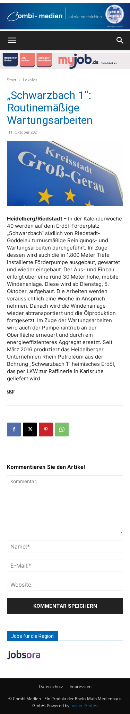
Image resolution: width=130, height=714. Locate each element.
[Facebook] (14, 429)
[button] (12, 40)
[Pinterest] (46, 429)
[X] (30, 429)
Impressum (81, 686)
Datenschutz (51, 686)
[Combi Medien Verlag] (65, 16)
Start (11, 80)
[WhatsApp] (62, 429)
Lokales (30, 80)
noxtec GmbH (83, 705)
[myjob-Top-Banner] (65, 61)
